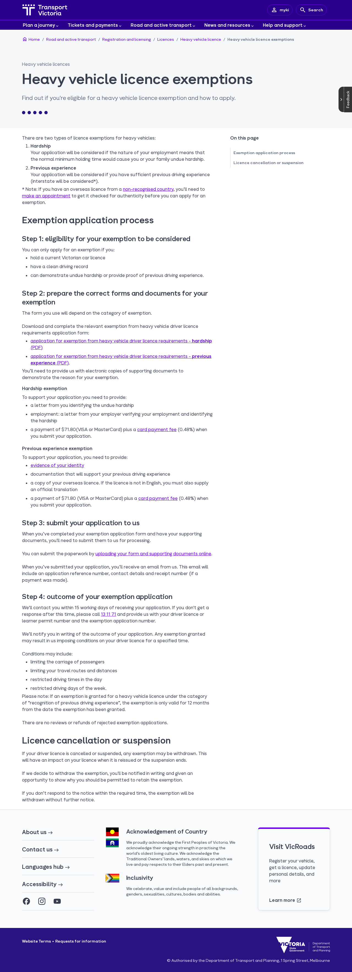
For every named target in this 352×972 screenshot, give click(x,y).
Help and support (282, 25)
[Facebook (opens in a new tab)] (26, 901)
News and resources (227, 25)
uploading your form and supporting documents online (153, 553)
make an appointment (46, 195)
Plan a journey (39, 25)
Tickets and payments (93, 25)
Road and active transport (161, 25)
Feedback (348, 99)
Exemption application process (264, 152)
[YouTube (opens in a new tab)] (57, 901)
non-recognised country (148, 189)
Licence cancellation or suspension (268, 162)
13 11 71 (108, 614)
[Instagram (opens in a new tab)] (41, 901)
